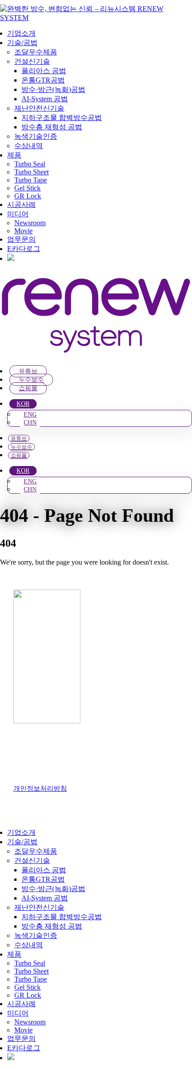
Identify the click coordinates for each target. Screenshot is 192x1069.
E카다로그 (23, 248)
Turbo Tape (30, 180)
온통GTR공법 (43, 80)
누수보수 (31, 379)
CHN (30, 422)
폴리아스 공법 (43, 70)
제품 (14, 155)
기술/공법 (22, 42)
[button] (5, 817)
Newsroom (30, 223)
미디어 (18, 214)
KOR (23, 403)
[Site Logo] (96, 17)
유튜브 (28, 371)
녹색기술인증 (35, 136)
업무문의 (21, 239)
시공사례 (21, 204)
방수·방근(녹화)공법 (53, 89)
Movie (23, 231)
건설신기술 (32, 61)
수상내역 (28, 145)
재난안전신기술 (39, 108)
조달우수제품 (35, 52)
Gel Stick (27, 188)
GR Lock (27, 196)
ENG (30, 414)
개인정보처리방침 (40, 788)
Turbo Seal (29, 164)
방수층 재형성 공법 (51, 127)
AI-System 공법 (44, 99)
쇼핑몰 (28, 388)
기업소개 (21, 33)
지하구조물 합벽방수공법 (61, 117)
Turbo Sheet (31, 172)
